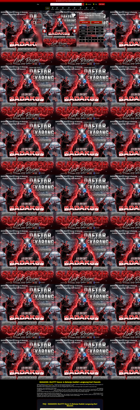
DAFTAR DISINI (85, 22)
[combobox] (66, 4)
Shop (38, 4)
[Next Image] (75, 30)
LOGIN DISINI (96, 22)
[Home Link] (45, 4)
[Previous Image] (44, 30)
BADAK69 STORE (49, 384)
